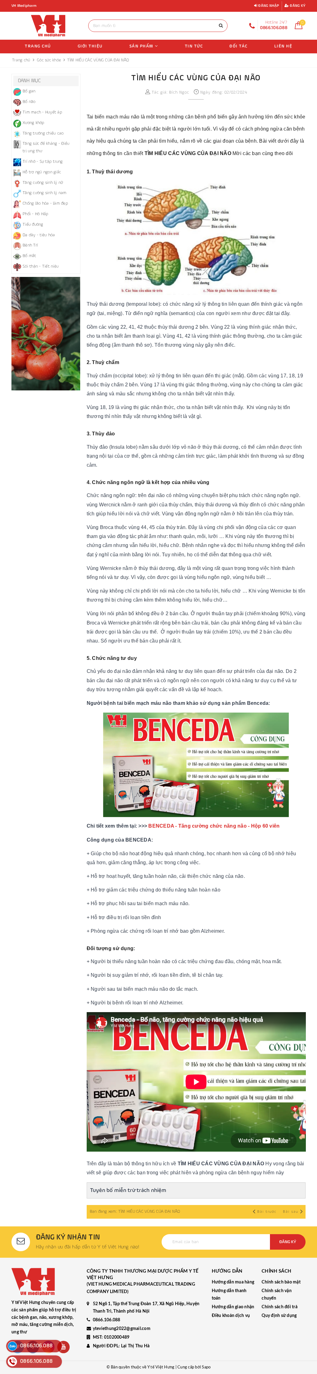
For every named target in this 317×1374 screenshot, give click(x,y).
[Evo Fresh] (45, 333)
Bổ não (29, 102)
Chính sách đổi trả (279, 1307)
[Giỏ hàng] (298, 28)
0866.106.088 (106, 1320)
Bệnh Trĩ (30, 245)
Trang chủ (38, 46)
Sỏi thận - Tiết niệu (41, 266)
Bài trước (267, 1212)
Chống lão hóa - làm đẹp (45, 203)
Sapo (206, 1367)
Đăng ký (297, 6)
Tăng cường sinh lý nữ (43, 182)
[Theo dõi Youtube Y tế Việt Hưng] (63, 1347)
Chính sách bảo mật (281, 1282)
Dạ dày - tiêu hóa (39, 235)
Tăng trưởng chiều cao (43, 133)
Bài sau (290, 1212)
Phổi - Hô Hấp (35, 214)
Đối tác (238, 46)
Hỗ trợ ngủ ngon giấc (42, 172)
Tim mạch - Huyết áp (42, 112)
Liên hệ (283, 46)
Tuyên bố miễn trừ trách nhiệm (128, 1190)
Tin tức (194, 46)
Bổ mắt (29, 256)
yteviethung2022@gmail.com (121, 1329)
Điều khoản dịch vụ (231, 1316)
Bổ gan (29, 91)
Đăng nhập (268, 6)
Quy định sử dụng (279, 1316)
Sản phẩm (142, 46)
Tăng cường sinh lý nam (45, 193)
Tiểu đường (33, 224)
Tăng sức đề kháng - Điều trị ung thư (46, 147)
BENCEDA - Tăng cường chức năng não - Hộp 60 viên (214, 826)
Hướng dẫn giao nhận (233, 1307)
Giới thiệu (90, 46)
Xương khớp (34, 123)
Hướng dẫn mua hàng (233, 1282)
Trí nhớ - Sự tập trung (43, 161)
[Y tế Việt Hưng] (48, 26)
